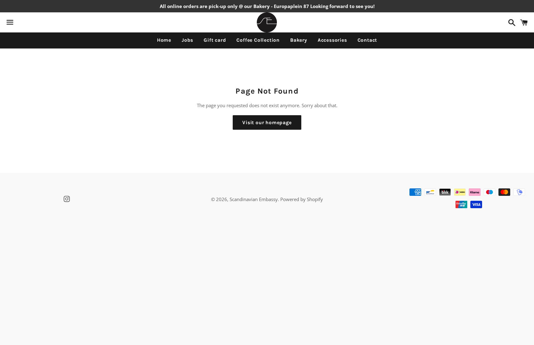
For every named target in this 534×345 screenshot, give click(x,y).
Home (164, 40)
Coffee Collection (258, 40)
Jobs (187, 40)
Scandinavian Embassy (254, 199)
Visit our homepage (266, 122)
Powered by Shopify (301, 199)
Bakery (298, 40)
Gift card (215, 40)
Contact (367, 40)
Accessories (332, 40)
